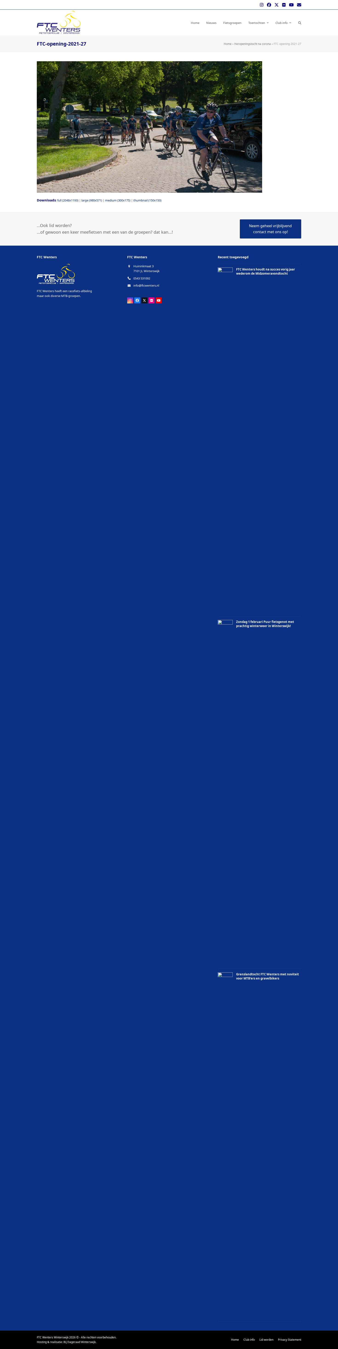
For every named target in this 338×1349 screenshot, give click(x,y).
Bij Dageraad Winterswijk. (79, 1342)
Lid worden (266, 1340)
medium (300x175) (117, 200)
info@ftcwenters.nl (146, 285)
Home (228, 44)
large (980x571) (91, 200)
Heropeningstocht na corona (252, 44)
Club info (249, 1340)
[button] (300, 23)
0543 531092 (141, 278)
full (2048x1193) (67, 200)
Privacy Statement (289, 1340)
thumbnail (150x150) (147, 200)
